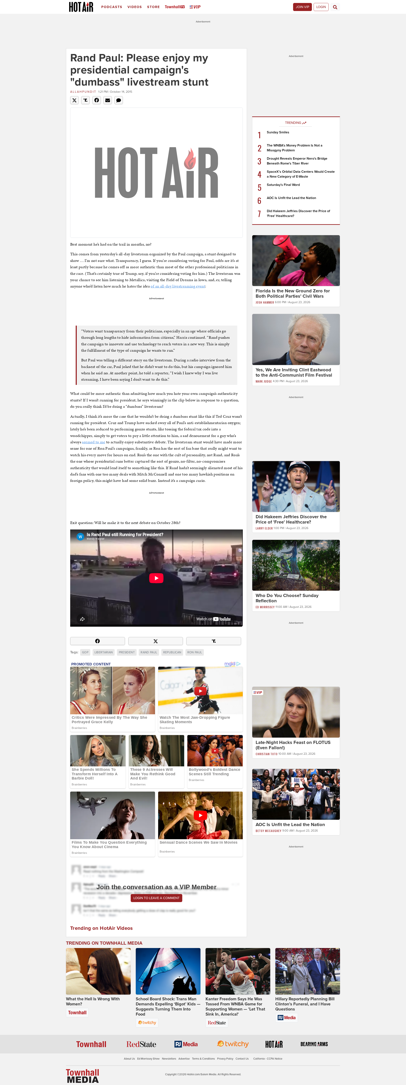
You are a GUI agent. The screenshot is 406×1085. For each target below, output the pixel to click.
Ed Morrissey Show (148, 1058)
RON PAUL (194, 652)
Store (153, 7)
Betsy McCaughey (268, 830)
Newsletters (169, 1058)
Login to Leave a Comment (156, 898)
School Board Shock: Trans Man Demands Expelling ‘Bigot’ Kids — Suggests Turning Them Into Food (168, 1007)
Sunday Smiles (278, 132)
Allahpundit (83, 92)
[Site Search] (335, 7)
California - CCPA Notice (267, 1058)
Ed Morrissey (265, 607)
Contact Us (242, 1058)
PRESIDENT (127, 652)
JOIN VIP (302, 7)
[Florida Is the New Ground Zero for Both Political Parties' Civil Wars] (296, 260)
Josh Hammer (265, 302)
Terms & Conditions (203, 1058)
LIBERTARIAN (104, 652)
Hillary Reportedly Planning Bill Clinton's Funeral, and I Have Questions (305, 1004)
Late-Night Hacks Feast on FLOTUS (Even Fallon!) (293, 745)
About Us (129, 1058)
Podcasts (111, 7)
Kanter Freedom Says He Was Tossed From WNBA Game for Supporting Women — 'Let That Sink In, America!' (235, 1007)
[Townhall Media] (82, 1075)
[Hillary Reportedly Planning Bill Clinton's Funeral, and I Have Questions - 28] (307, 971)
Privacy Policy (225, 1058)
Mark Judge (264, 381)
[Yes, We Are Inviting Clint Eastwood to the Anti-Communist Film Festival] (296, 339)
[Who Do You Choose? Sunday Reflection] (296, 565)
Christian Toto (267, 754)
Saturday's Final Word (283, 185)
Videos (135, 7)
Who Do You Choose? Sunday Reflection (287, 598)
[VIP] (196, 7)
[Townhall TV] (175, 7)
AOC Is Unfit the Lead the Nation (291, 198)
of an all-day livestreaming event (178, 286)
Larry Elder (264, 528)
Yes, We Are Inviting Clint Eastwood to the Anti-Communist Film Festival (294, 372)
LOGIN (321, 7)
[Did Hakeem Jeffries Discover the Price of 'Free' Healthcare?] (296, 486)
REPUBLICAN (172, 652)
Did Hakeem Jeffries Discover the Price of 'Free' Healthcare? (291, 519)
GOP (85, 652)
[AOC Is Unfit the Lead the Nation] (296, 794)
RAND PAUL (149, 652)
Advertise (184, 1058)
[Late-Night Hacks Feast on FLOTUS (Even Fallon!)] (296, 712)
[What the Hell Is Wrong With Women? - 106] (98, 971)
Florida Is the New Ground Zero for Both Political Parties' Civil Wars (293, 293)
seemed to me (93, 442)
